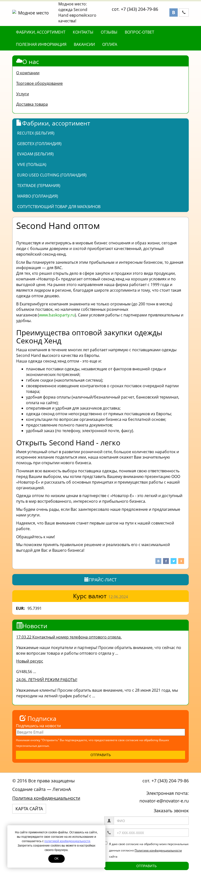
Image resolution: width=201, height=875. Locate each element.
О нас (30, 61)
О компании (27, 72)
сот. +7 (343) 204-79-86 (135, 9)
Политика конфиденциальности (46, 798)
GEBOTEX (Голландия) (39, 143)
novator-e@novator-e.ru (164, 801)
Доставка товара (32, 104)
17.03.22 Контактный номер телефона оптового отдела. (69, 637)
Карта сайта (29, 809)
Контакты (83, 32)
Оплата (109, 44)
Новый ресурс (29, 661)
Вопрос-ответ (139, 32)
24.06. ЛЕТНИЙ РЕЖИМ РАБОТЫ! (46, 679)
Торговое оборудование (39, 83)
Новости (34, 626)
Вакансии (84, 44)
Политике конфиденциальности (158, 850)
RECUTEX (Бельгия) (35, 133)
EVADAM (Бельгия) (35, 154)
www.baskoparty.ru (57, 315)
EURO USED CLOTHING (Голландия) (52, 175)
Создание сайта (29, 789)
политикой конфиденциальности (67, 841)
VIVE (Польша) (31, 164)
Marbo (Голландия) (37, 196)
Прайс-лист (103, 580)
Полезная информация (41, 44)
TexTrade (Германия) (38, 185)
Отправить (146, 865)
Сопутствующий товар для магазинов (58, 206)
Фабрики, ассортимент (40, 32)
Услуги (22, 94)
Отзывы (109, 32)
